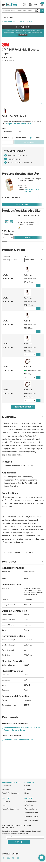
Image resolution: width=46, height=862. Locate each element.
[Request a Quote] (30, 4)
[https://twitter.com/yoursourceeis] (13, 858)
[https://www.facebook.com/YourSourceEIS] (4, 858)
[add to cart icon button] (38, 285)
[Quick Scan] (24, 4)
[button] (23, 11)
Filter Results (6, 256)
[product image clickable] (5, 111)
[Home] (11, 4)
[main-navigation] (3, 4)
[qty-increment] (11, 142)
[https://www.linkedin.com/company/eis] (8, 858)
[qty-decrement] (3, 142)
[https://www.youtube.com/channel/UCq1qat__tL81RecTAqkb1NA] (18, 858)
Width (4, 128)
